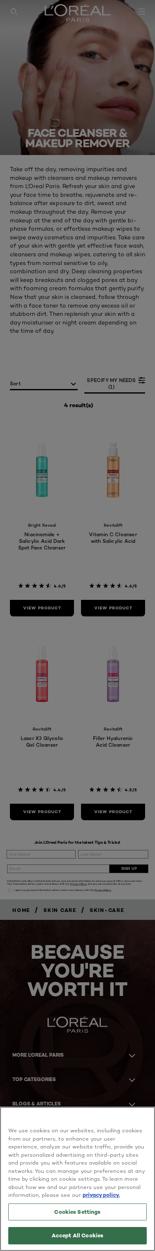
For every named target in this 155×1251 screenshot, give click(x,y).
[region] (77, 1179)
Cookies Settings (77, 1211)
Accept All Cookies (77, 1235)
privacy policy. (101, 1194)
